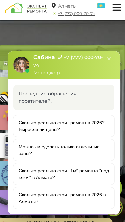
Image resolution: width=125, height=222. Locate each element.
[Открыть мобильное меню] (115, 6)
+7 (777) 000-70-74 (76, 13)
